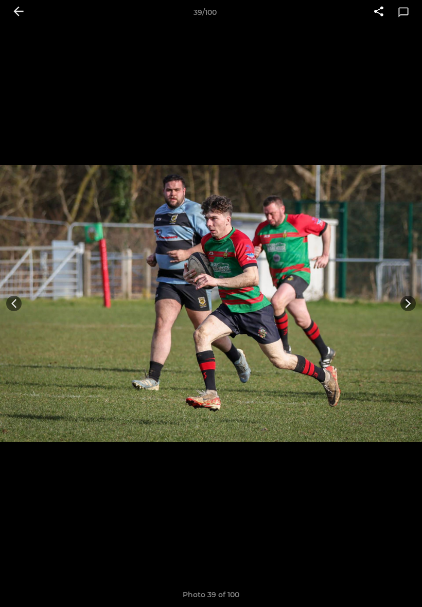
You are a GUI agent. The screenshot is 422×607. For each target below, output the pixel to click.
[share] (379, 12)
